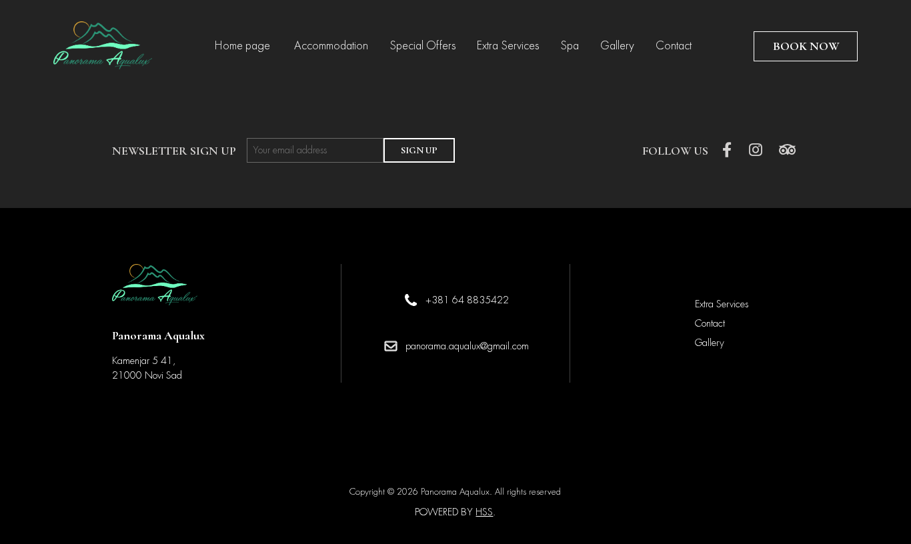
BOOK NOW (806, 46)
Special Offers (422, 46)
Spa (569, 46)
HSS (484, 512)
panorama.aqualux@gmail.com (467, 346)
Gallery (617, 46)
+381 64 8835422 (467, 300)
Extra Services (508, 46)
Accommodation (331, 46)
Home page (244, 46)
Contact (674, 46)
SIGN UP (419, 150)
